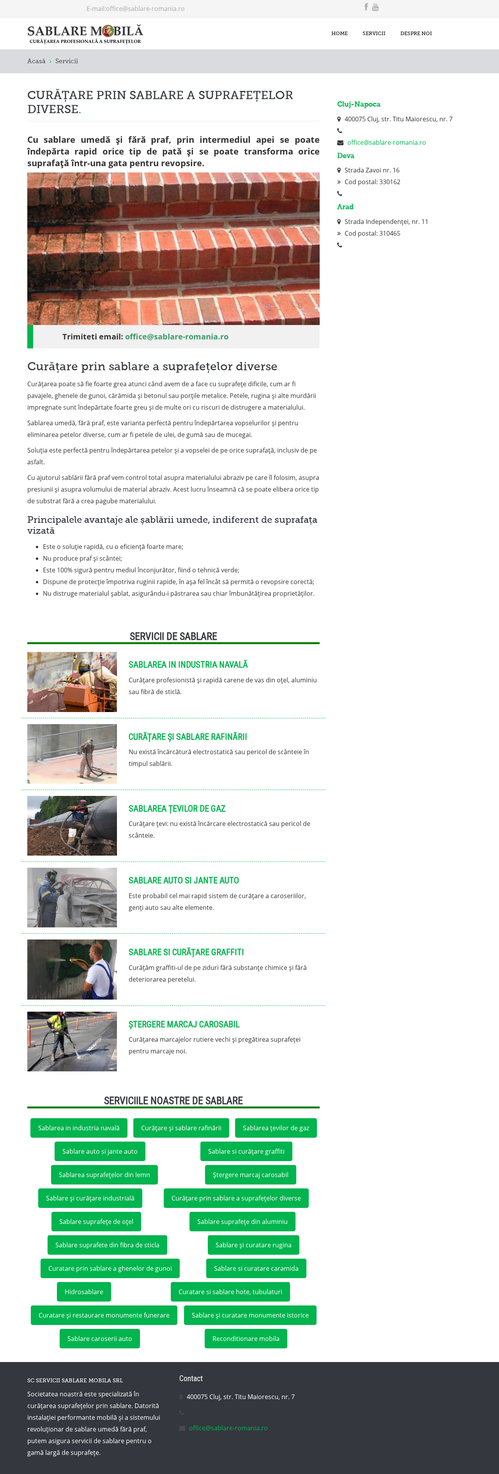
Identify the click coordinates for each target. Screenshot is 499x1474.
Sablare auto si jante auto (184, 880)
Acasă (36, 62)
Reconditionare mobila (246, 1338)
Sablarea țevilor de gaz (177, 808)
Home (339, 33)
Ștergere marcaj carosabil (184, 1024)
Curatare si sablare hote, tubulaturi (230, 1292)
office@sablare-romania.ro (145, 8)
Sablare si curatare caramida (256, 1268)
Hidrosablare (84, 1292)
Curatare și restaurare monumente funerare (104, 1315)
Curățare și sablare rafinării (188, 737)
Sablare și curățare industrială (90, 1198)
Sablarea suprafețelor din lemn (104, 1174)
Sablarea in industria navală (188, 665)
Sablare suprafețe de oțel (96, 1221)
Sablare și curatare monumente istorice (250, 1315)
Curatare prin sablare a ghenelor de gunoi (110, 1268)
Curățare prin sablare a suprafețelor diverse (236, 1198)
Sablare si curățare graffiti (186, 952)
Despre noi (416, 33)
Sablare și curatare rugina (254, 1245)
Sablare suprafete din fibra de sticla (107, 1245)
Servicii (374, 33)
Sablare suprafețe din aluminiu (242, 1221)
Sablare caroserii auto (99, 1338)
